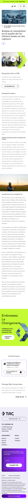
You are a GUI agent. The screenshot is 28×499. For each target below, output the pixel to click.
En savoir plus (10, 86)
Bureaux (4, 442)
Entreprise (4, 444)
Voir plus (20, 397)
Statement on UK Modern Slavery (8, 480)
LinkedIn (17, 438)
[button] (13, 6)
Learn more (22, 1)
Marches (4, 438)
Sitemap (3, 475)
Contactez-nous (14, 496)
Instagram (17, 440)
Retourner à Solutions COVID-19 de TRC (14, 26)
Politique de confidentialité (14, 475)
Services (4, 440)
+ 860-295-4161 (13, 419)
